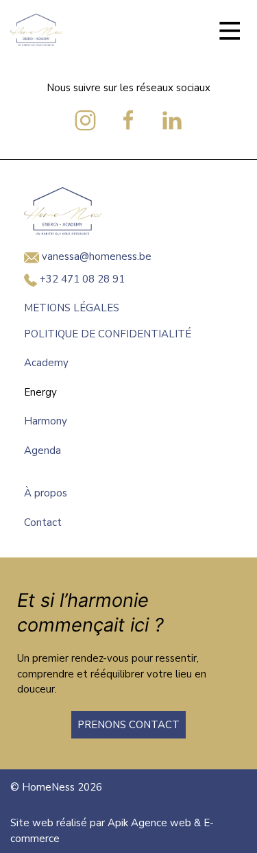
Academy (46, 363)
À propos (45, 493)
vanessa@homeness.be (95, 256)
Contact (43, 522)
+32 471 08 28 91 (81, 279)
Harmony (45, 421)
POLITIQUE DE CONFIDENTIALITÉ (107, 334)
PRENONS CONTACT (128, 725)
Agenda (42, 450)
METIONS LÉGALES (71, 308)
